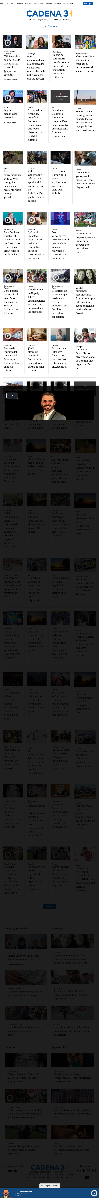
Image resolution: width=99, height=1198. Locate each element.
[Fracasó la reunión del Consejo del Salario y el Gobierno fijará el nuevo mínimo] (13, 334)
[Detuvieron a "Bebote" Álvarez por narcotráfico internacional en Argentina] (61, 334)
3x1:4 (6, 107)
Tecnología (31, 54)
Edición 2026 (8, 229)
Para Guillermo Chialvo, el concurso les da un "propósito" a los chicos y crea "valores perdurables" (12, 243)
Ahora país (32, 229)
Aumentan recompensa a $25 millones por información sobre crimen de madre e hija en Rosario (85, 302)
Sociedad (31, 168)
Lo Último (31, 20)
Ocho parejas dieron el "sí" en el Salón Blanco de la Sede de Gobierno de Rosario (11, 302)
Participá (87, 3)
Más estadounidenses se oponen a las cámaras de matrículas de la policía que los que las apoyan (36, 67)
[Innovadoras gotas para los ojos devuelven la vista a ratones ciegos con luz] (85, 158)
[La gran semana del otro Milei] (13, 96)
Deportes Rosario (82, 53)
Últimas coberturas (53, 3)
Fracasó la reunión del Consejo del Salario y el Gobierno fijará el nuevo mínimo (12, 359)
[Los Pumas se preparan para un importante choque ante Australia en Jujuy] (85, 219)
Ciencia (54, 168)
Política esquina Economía (9, 52)
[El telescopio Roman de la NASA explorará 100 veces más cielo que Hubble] (60, 157)
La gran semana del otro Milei (10, 114)
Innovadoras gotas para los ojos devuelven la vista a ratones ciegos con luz (85, 180)
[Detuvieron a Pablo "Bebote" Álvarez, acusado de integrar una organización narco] (85, 335)
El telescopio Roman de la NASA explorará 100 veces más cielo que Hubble (59, 182)
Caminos (19, 3)
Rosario (66, 20)
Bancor (30, 107)
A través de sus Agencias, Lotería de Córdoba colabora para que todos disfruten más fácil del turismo (36, 125)
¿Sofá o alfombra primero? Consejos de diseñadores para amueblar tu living (36, 359)
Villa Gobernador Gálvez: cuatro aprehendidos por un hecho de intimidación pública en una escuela (36, 186)
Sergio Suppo (11, 122)
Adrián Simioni (12, 80)
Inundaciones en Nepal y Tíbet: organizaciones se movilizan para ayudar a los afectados (36, 300)
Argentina (42, 20)
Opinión (28, 3)
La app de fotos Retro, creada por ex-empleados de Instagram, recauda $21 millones (61, 66)
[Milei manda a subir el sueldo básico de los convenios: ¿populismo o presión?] (12, 41)
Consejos (31, 345)
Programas (38, 3)
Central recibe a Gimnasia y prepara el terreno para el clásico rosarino (85, 64)
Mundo (54, 107)
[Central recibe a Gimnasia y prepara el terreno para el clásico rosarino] (85, 42)
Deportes (9, 3)
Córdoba (54, 20)
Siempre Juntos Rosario (9, 287)
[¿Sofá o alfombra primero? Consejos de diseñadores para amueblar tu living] (37, 334)
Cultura (54, 229)
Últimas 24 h (68, 3)
